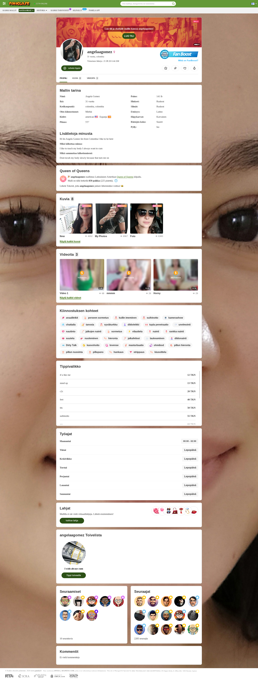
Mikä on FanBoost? (188, 60)
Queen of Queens (125, 177)
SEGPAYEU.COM (68, 671)
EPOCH (57, 671)
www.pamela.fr (36, 671)
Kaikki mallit (9, 10)
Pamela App (94, 10)
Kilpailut (77, 10)
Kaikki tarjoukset (60, 10)
